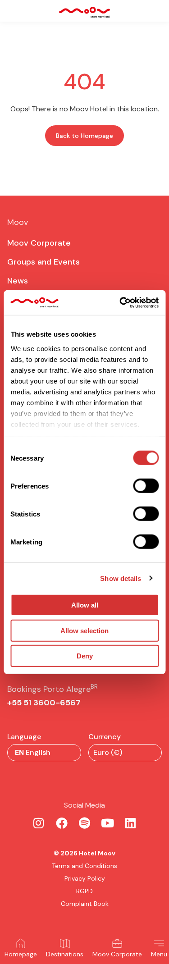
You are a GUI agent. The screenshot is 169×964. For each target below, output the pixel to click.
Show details (120, 578)
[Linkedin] (131, 823)
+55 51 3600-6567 (44, 702)
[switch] (146, 486)
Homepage (21, 954)
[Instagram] (39, 823)
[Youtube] (108, 823)
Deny (85, 656)
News (17, 280)
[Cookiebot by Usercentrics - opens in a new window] (120, 302)
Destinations (64, 954)
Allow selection (84, 630)
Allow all (84, 605)
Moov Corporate (117, 954)
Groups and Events (43, 261)
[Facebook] (62, 823)
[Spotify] (85, 823)
